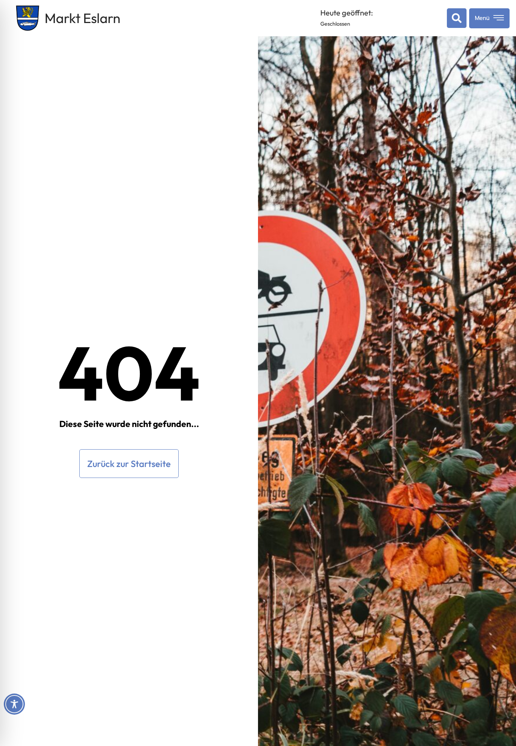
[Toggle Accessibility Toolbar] (14, 704)
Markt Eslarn (83, 17)
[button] (455, 18)
